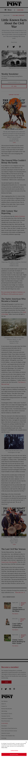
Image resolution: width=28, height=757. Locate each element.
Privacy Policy (4, 747)
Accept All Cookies (14, 754)
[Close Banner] (26, 742)
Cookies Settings (14, 750)
